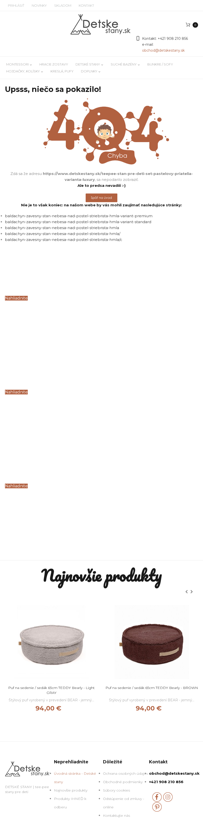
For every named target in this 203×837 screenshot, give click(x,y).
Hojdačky (28, 457)
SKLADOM (62, 5)
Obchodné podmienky (123, 782)
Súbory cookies (116, 790)
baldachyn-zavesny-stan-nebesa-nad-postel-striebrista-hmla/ (62, 233)
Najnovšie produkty (70, 790)
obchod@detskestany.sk (163, 50)
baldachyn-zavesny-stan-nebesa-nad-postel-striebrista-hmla (62, 227)
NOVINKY (39, 5)
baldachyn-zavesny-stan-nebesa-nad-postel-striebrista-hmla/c (63, 239)
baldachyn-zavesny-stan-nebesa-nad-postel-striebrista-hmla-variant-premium (78, 216)
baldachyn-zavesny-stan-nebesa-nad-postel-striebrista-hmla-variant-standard (78, 221)
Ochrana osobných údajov (125, 773)
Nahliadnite (16, 298)
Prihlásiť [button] (16, 5)
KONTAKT (86, 5)
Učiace (20, 363)
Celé (15, 269)
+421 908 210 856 (172, 38)
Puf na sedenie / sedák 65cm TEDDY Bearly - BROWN (151, 688)
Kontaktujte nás (116, 815)
